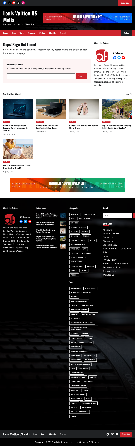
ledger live (83, 368)
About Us (107, 230)
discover (74, 314)
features (74, 334)
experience (75, 318)
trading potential (89, 403)
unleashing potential (79, 412)
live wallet (75, 381)
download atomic (89, 314)
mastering (88, 381)
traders (74, 403)
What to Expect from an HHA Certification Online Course (47, 126)
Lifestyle (74, 253)
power (85, 390)
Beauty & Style (89, 214)
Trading (84, 270)
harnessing (75, 347)
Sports (74, 270)
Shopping (90, 266)
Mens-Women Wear (78, 257)
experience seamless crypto (82, 323)
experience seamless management (79, 328)
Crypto (85, 231)
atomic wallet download (81, 292)
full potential (76, 338)
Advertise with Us (111, 233)
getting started (77, 342)
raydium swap (76, 399)
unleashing (86, 407)
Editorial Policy (110, 245)
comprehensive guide (79, 301)
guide (90, 342)
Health (92, 240)
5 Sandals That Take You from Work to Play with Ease (83, 126)
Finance (6, 122)
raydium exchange (78, 394)
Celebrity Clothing (78, 227)
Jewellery (75, 249)
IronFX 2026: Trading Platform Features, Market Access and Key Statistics (15, 128)
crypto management (79, 310)
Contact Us (108, 237)
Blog (73, 218)
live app (93, 377)
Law (84, 249)
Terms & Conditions (112, 267)
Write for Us (108, 275)
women (73, 416)
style (88, 399)
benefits (74, 297)
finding (85, 334)
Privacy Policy (110, 260)
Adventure (106, 122)
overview (74, 390)
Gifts (83, 240)
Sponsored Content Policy (115, 263)
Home (106, 256)
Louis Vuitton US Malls (20, 16)
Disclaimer (108, 241)
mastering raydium (78, 386)
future (89, 338)
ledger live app (77, 373)
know (73, 368)
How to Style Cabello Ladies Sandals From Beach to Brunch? (16, 166)
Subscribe (126, 434)
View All (129, 94)
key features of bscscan (80, 364)
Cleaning (74, 231)
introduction (89, 355)
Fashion (72, 122)
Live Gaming (86, 253)
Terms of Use (109, 271)
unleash (74, 407)
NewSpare (80, 442)
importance (75, 355)
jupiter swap (76, 360)
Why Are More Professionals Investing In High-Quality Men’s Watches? (116, 126)
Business (74, 223)
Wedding (74, 275)
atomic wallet (90, 288)
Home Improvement (78, 244)
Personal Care (77, 266)
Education (40, 122)
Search (81, 76)
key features (90, 360)
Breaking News (85, 218)
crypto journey (87, 305)
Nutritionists (76, 262)
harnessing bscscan (79, 351)
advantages (76, 288)
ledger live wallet (78, 377)
